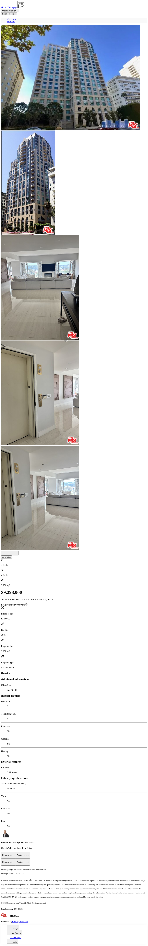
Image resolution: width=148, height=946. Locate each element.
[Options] (4, 553)
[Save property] (10, 553)
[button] (74, 77)
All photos (6, 557)
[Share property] (15, 553)
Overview (11, 19)
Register (12, 14)
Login (4, 14)
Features (11, 21)
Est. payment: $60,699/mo (13, 604)
